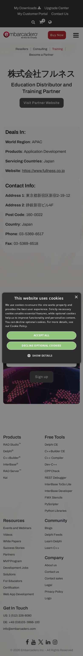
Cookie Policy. (18, 326)
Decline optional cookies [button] (41, 345)
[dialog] (41, 328)
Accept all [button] (42, 335)
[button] (41, 355)
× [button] (76, 297)
